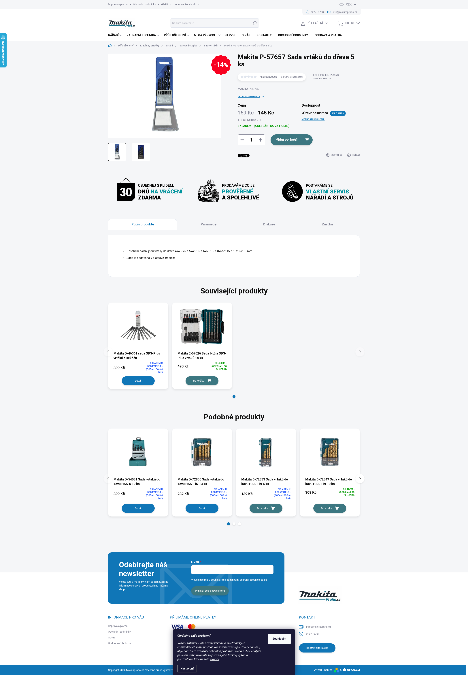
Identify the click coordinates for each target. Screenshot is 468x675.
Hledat (254, 23)
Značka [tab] (327, 224)
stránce (214, 659)
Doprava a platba (118, 4)
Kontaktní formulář (317, 647)
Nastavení (187, 668)
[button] (234, 396)
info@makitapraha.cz (318, 626)
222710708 (312, 633)
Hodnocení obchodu (184, 4)
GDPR (164, 4)
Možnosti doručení (313, 119)
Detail (138, 380)
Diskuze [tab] (269, 224)
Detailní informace (249, 96)
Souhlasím (279, 638)
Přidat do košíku (287, 140)
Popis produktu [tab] (142, 224)
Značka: (322, 78)
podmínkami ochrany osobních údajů (246, 579)
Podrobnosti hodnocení (291, 77)
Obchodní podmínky (144, 4)
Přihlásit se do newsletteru (210, 590)
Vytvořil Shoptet (323, 669)
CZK (349, 4)
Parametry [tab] (209, 224)
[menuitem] (115, 35)
